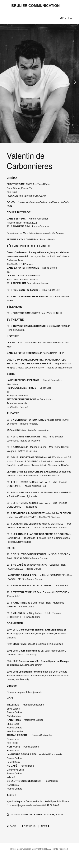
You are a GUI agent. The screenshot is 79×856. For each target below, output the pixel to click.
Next (44, 826)
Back (12, 826)
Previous (29, 826)
